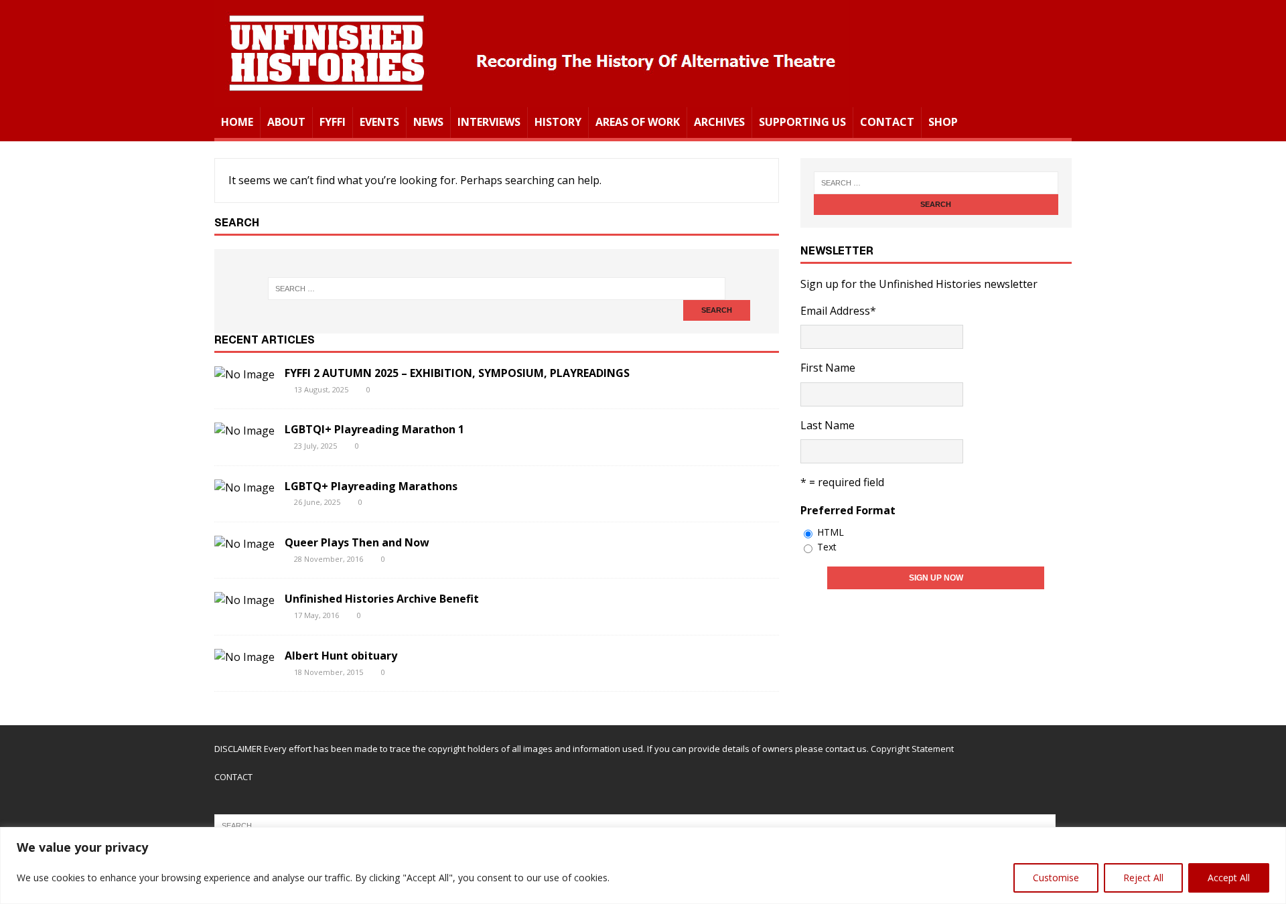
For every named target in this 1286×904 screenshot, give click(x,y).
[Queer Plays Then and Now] (244, 543)
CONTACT (233, 777)
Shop (943, 122)
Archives (719, 122)
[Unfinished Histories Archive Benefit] (244, 600)
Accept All (1229, 877)
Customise (1056, 877)
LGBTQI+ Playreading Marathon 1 (374, 429)
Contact (887, 122)
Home (237, 122)
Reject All (1143, 877)
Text (827, 546)
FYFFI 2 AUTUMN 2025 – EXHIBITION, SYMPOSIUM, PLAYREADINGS (457, 373)
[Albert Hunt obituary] (244, 657)
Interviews (488, 122)
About (286, 122)
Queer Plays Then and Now (357, 542)
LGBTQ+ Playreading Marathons (371, 486)
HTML (830, 532)
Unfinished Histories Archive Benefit (382, 598)
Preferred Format (848, 510)
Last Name (827, 425)
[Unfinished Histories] (531, 97)
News (428, 122)
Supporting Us (802, 122)
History (557, 122)
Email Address (838, 310)
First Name (827, 367)
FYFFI (332, 122)
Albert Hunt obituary (341, 655)
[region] (643, 865)
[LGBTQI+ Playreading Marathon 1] (244, 430)
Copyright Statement (912, 749)
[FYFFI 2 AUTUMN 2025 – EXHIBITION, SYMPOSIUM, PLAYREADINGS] (244, 374)
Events (379, 122)
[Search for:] (496, 288)
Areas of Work (637, 122)
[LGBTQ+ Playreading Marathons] (244, 487)
